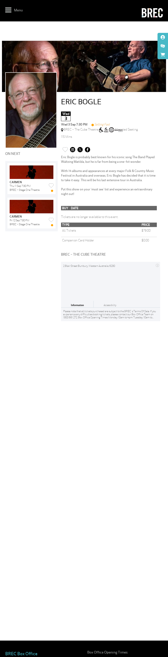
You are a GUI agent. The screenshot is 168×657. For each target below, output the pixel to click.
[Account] (163, 37)
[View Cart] (163, 54)
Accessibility (110, 305)
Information (77, 305)
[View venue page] (157, 264)
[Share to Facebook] (87, 148)
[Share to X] (80, 148)
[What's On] (163, 46)
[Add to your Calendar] (72, 148)
